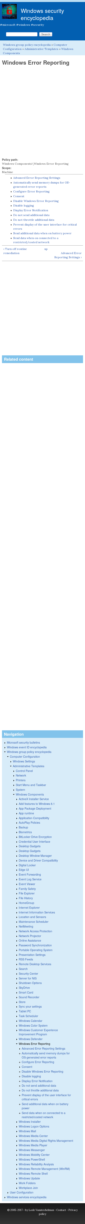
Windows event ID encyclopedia (27, 747)
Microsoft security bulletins (23, 742)
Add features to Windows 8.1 (37, 804)
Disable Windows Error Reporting (36, 201)
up (46, 249)
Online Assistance (30, 940)
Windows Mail (27, 1131)
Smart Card (26, 992)
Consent (18, 196)
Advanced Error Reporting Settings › (68, 255)
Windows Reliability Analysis (36, 1164)
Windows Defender (30, 1039)
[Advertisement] (42, 111)
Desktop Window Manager (35, 856)
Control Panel (24, 771)
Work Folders (27, 1183)
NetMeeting (26, 926)
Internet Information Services (37, 912)
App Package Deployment (35, 808)
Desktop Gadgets (30, 846)
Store (22, 1002)
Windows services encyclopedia (26, 1197)
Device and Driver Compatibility (38, 860)
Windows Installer (30, 1122)
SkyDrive (24, 988)
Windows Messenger (32, 1150)
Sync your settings (30, 1006)
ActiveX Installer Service (34, 799)
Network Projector (30, 936)
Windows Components (30, 794)
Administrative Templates (41, 49)
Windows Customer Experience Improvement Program (38, 1032)
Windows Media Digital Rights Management (46, 1141)
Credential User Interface (34, 841)
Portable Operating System (36, 950)
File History (26, 898)
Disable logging (23, 205)
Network (21, 775)
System (20, 790)
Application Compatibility (34, 818)
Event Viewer (27, 884)
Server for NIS (28, 978)
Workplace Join (28, 1188)
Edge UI (24, 870)
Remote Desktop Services (35, 964)
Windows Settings (24, 761)
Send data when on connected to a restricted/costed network (43, 1115)
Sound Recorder (29, 997)
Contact (61, 1210)
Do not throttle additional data (33, 220)
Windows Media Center (33, 1136)
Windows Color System (33, 1025)
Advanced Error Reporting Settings (36, 178)
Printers (21, 780)
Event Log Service (30, 879)
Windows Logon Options (34, 1126)
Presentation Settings (32, 955)
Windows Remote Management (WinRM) (44, 1169)
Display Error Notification (30, 210)
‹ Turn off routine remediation (15, 251)
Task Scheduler (28, 1016)
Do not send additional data (31, 215)
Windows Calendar (30, 1021)
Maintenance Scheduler (33, 922)
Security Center (28, 973)
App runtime (26, 813)
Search (23, 969)
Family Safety (27, 889)
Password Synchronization (35, 945)
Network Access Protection (35, 931)
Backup (23, 827)
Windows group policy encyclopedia (27, 45)
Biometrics (25, 832)
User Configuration (21, 1192)
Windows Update (29, 1178)
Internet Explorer (29, 907)
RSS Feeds (26, 959)
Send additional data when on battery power (42, 233)
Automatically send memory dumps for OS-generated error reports (46, 1055)
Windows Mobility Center (34, 1155)
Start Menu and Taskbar (31, 785)
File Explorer (27, 893)
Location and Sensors (32, 917)
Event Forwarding (30, 874)
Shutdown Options (30, 983)
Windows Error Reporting (34, 1044)
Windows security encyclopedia (42, 14)
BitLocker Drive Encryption (35, 837)
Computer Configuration (25, 756)
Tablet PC (25, 1011)
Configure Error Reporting (31, 191)
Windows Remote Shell (33, 1173)
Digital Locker (27, 865)
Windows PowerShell (32, 1159)
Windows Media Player (33, 1145)
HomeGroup (26, 903)
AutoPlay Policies (29, 822)
